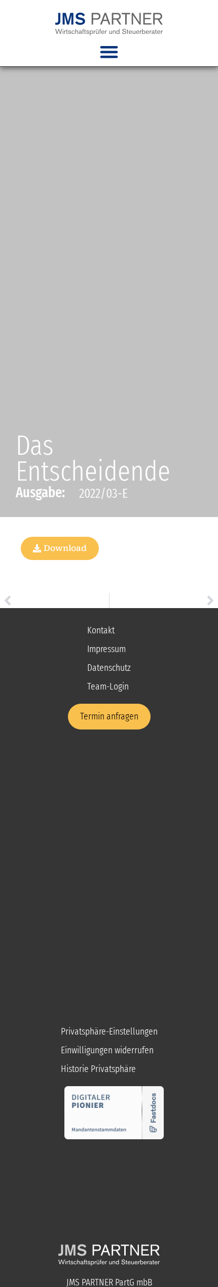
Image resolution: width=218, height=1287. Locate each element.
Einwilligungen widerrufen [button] (107, 1050)
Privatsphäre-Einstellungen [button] (109, 1031)
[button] (109, 51)
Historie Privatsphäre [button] (98, 1069)
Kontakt (101, 630)
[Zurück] (54, 600)
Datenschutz (109, 667)
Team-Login (108, 686)
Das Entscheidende (93, 458)
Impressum (106, 649)
